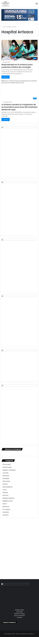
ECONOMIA (6, 478)
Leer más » (5, 77)
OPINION (5, 492)
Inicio (4, 26)
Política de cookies (19, 613)
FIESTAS (5, 484)
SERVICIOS (6, 506)
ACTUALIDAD (7, 464)
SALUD (5, 504)
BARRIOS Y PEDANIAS (9, 470)
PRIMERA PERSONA (8, 498)
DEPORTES (6, 475)
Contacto (19, 617)
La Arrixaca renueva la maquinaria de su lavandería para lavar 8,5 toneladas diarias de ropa (19, 107)
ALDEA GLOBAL (7, 467)
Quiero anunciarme (19, 615)
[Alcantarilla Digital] (5, 3)
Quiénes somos (19, 610)
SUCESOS (5, 515)
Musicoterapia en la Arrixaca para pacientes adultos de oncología (17, 65)
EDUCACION (6, 481)
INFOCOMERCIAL (8, 487)
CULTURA (5, 473)
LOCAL (5, 489)
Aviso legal (19, 611)
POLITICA (5, 495)
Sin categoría (6, 509)
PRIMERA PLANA (8, 501)
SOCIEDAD (6, 512)
